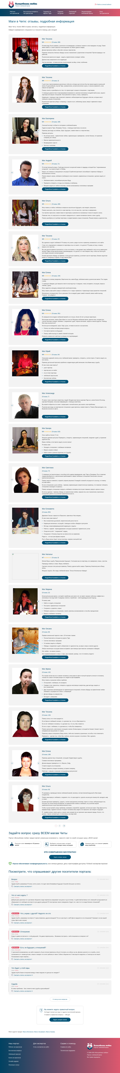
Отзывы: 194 (56, 276)
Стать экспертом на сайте (41, 1047)
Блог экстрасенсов (104, 12)
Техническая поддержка (67, 1050)
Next (38, 51)
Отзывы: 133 (46, 715)
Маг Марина (47, 589)
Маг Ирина (46, 669)
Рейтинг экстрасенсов (14, 12)
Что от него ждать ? (19, 895)
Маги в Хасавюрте (39, 1031)
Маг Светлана (47, 468)
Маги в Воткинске (28, 1031)
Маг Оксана (47, 629)
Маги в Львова (50, 1031)
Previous (12, 51)
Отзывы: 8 (55, 557)
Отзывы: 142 (46, 672)
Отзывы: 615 (56, 431)
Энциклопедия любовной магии (87, 12)
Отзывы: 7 (45, 396)
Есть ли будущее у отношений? (33, 948)
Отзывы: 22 (45, 592)
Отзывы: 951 (56, 313)
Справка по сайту (65, 1047)
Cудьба (14, 984)
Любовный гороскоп (72, 12)
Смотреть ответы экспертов (22, 886)
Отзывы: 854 (46, 512)
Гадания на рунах (61, 12)
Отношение (25, 932)
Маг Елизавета (48, 509)
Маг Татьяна (47, 39)
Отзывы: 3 (55, 80)
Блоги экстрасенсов (15, 1057)
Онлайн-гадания (13, 1061)
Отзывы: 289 (56, 204)
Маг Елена (46, 272)
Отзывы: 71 (55, 164)
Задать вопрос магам (60, 857)
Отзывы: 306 (56, 42)
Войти (104, 4)
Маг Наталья (47, 554)
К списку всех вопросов (60, 999)
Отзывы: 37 (55, 239)
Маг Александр (48, 393)
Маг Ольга (46, 201)
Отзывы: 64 (55, 354)
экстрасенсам (30, 12)
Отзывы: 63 (45, 789)
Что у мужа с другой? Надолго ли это (35, 913)
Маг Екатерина (48, 118)
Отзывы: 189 (56, 122)
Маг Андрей (47, 160)
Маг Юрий (46, 351)
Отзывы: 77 (45, 471)
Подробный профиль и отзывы (55, 66)
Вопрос (14, 879)
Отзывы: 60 (45, 632)
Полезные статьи (14, 1065)
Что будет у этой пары (20, 968)
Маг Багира (46, 428)
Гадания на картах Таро (47, 12)
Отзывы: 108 (46, 754)
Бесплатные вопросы (15, 1050)
